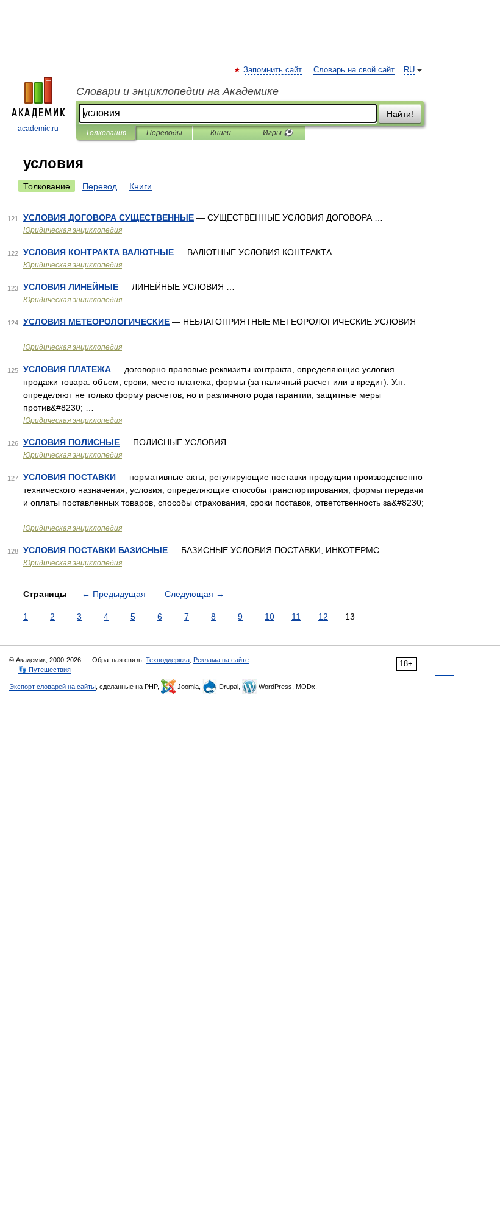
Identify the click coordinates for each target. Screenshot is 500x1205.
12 (323, 616)
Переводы (164, 133)
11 (296, 616)
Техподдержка (168, 659)
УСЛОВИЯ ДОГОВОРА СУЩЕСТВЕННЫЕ (108, 217)
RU (409, 70)
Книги (220, 133)
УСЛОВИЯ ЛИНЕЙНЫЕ (70, 287)
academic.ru (38, 128)
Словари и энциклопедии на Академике (177, 91)
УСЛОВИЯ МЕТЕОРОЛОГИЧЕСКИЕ (96, 322)
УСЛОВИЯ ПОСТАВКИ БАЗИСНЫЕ (95, 550)
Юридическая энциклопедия (72, 230)
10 (269, 616)
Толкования (105, 133)
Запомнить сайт (273, 70)
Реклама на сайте (221, 659)
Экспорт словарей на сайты (52, 686)
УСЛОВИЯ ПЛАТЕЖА (67, 369)
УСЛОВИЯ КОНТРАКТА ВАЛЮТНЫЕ (98, 252)
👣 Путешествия (44, 669)
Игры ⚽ (278, 133)
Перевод (99, 186)
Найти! (400, 114)
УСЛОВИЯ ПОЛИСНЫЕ (71, 442)
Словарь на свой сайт (354, 70)
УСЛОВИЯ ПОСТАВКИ (69, 477)
